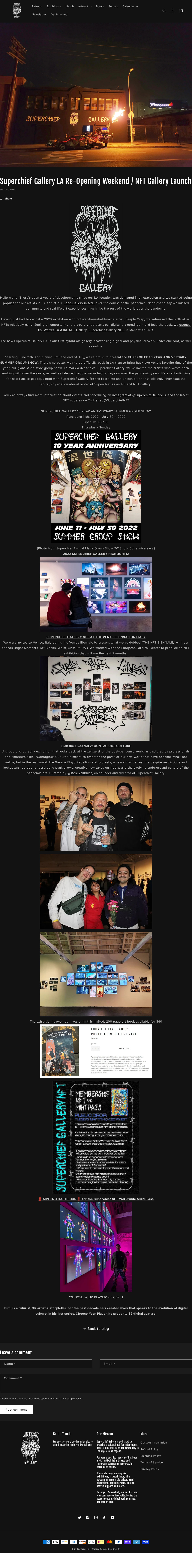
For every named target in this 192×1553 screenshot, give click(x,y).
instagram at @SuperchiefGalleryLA (139, 395)
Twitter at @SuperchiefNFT (108, 400)
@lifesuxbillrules (80, 773)
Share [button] (8, 198)
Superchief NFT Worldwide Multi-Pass (124, 1199)
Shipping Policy (150, 1455)
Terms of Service (151, 1462)
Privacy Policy (149, 1469)
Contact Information (153, 1442)
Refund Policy (149, 1449)
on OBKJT (115, 1297)
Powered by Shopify (110, 1549)
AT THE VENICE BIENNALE (110, 637)
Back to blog (98, 1329)
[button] (85, 6)
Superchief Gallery (89, 1549)
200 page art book (120, 1021)
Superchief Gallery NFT (106, 330)
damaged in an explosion (139, 297)
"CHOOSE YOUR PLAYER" (88, 1297)
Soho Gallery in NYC (79, 303)
